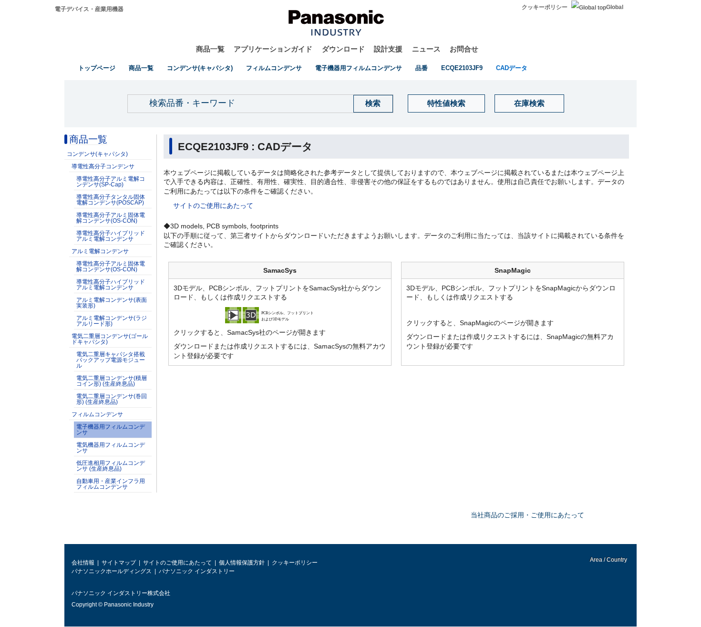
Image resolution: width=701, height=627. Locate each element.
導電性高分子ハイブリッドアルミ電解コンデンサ (110, 236)
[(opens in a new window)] (280, 315)
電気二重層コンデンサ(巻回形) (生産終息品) (111, 399)
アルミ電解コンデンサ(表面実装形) (111, 303)
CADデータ (511, 68)
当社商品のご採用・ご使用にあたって (527, 515)
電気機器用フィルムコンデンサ (110, 448)
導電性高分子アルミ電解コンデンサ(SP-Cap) (110, 181)
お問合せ (464, 49)
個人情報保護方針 (242, 562)
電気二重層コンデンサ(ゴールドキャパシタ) (110, 339)
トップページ (96, 68)
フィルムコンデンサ (274, 68)
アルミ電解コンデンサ (100, 251)
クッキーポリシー (544, 7)
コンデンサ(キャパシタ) (200, 68)
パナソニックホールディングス (112, 571)
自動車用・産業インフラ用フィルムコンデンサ (110, 484)
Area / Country (608, 559)
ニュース (426, 49)
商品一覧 (210, 49)
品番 (421, 68)
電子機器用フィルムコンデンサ (358, 68)
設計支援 (388, 49)
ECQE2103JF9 (462, 68)
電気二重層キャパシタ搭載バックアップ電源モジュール (110, 360)
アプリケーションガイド (273, 49)
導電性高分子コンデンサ (103, 166)
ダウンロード (343, 49)
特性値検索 (446, 103)
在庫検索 (529, 103)
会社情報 (83, 562)
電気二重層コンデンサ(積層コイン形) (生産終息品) (111, 381)
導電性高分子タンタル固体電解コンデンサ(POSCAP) (110, 200)
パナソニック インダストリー (197, 571)
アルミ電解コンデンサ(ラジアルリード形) (111, 321)
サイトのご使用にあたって (213, 205)
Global (614, 7)
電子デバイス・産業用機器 (89, 9)
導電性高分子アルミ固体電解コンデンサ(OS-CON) (110, 218)
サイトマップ (119, 562)
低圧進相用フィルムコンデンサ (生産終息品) (110, 466)
